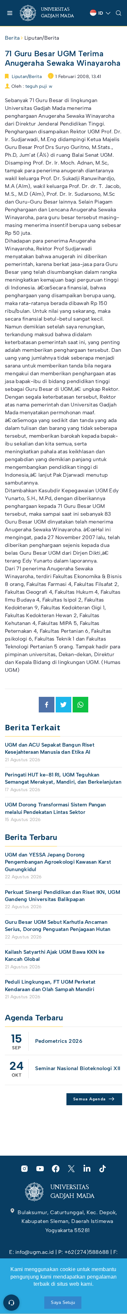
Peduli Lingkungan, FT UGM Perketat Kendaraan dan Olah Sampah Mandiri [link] (50, 985)
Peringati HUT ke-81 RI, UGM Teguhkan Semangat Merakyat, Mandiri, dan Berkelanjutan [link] (63, 778)
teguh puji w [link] (38, 86)
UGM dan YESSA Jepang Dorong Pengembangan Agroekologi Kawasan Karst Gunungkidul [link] (58, 862)
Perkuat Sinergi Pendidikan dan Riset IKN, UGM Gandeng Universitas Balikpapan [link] (62, 895)
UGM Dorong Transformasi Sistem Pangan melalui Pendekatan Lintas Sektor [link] (55, 808)
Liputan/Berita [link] (41, 38)
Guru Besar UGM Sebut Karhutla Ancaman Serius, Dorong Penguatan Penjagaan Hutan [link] (58, 925)
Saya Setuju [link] (63, 1302)
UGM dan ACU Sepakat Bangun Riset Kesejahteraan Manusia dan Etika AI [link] (49, 748)
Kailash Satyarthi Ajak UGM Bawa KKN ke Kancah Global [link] (55, 955)
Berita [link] (12, 38)
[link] (52, 13)
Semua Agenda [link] (89, 1099)
